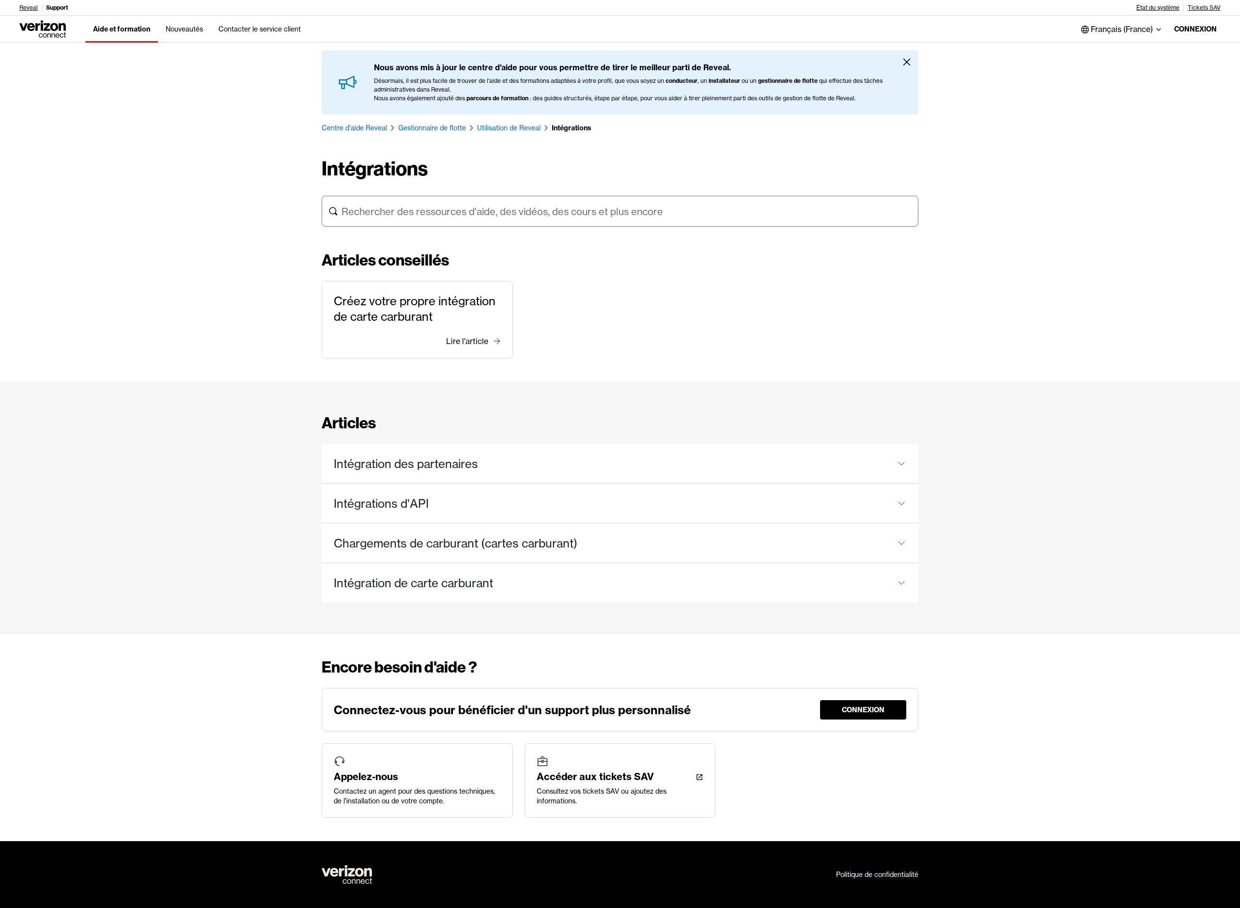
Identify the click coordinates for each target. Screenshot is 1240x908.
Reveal (28, 7)
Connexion (1195, 29)
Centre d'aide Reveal (354, 128)
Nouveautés (184, 29)
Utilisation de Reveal (509, 128)
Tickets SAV (1204, 7)
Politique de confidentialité (877, 874)
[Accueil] (43, 28)
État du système (1157, 7)
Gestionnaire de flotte (432, 128)
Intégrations (571, 128)
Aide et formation (121, 29)
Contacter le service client (259, 29)
